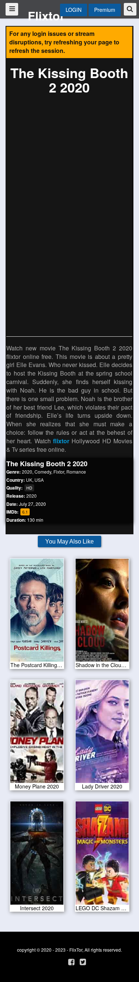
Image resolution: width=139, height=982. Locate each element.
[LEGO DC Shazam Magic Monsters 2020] (102, 855)
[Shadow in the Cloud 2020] (102, 612)
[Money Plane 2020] (37, 734)
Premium (104, 9)
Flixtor (46, 15)
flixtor (61, 441)
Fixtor (58, 471)
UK (29, 480)
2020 (27, 471)
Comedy (42, 471)
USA (39, 480)
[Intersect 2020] (37, 855)
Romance (76, 471)
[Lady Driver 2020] (102, 734)
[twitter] (83, 961)
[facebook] (71, 961)
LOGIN (74, 9)
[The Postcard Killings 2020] (37, 612)
